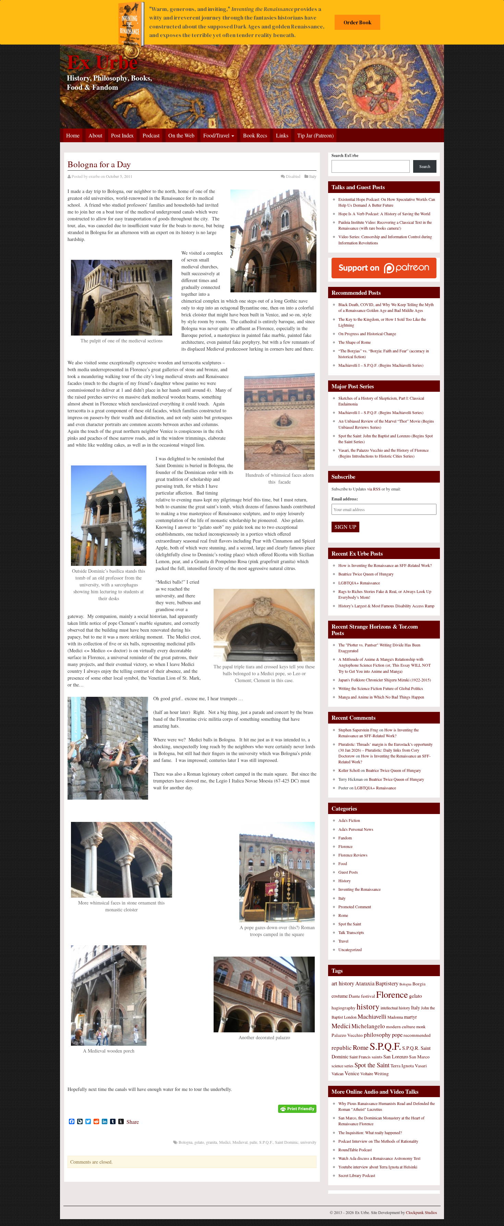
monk (420, 1026)
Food (342, 863)
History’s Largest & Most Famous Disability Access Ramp (386, 605)
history (368, 1006)
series (348, 1065)
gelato (199, 1142)
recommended (417, 1035)
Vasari (421, 1066)
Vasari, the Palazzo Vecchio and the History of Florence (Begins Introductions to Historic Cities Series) (383, 453)
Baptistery (386, 983)
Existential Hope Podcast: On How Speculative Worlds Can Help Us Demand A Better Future (386, 202)
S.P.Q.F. (266, 1142)
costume (340, 996)
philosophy (377, 1035)
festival (368, 996)
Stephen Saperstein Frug (358, 729)
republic (342, 1048)
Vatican (338, 1073)
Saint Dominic (286, 1142)
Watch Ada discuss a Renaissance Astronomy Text (379, 1158)
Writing (381, 1073)
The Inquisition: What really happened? (370, 1132)
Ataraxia (364, 983)
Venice (352, 1073)
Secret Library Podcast (356, 1175)
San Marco (419, 1057)
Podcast (151, 135)
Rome (343, 915)
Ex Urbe (102, 61)
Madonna (395, 1017)
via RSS (374, 488)
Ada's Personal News (355, 829)
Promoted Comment (354, 906)
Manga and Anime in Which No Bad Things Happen (381, 697)
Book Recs (255, 135)
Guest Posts (348, 872)
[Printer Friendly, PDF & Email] (297, 1108)
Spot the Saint (349, 923)
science (337, 1065)
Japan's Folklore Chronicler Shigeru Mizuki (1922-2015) (384, 679)
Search (424, 166)
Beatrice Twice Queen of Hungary (366, 573)
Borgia (418, 984)
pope (397, 1035)
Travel (343, 941)
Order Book (358, 22)
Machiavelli (372, 1016)
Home (73, 135)
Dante (354, 996)
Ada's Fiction (349, 820)
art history (343, 983)
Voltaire (366, 1073)
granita (211, 1142)
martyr (410, 1016)
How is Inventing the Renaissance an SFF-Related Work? (385, 565)
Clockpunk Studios (421, 1212)
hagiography (344, 1008)
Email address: (345, 499)
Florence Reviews (353, 855)
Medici (224, 1142)
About (95, 135)
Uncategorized (350, 949)
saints (377, 1057)
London (350, 1017)
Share (133, 1122)
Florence (345, 846)
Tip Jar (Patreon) (315, 135)
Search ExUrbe (345, 155)
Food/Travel (217, 135)
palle (253, 1142)
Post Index (122, 135)
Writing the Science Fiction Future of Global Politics (380, 688)
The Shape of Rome (354, 342)
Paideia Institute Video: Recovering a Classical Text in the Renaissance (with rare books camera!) (385, 225)
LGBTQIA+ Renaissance (359, 582)
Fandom (345, 837)
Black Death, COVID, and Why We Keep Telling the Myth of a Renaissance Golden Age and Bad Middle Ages (386, 307)
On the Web (181, 135)
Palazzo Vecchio (347, 1035)
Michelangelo (368, 1026)
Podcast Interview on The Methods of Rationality (378, 1141)
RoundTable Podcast (355, 1149)
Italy (312, 176)
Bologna (185, 1142)
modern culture (400, 1026)
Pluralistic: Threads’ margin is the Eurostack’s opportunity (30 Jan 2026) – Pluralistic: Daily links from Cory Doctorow (385, 749)
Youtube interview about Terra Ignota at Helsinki (377, 1166)
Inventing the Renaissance (359, 889)
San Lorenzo (395, 1056)
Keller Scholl (349, 770)
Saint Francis (360, 1056)
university (308, 1142)
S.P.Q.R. (411, 1048)
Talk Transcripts (351, 932)
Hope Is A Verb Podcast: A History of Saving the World (384, 213)
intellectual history (395, 1007)
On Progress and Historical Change (367, 333)
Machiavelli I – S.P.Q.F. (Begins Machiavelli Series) (380, 365)
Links (282, 135)
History (344, 880)
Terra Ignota (402, 1066)
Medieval (240, 1142)
